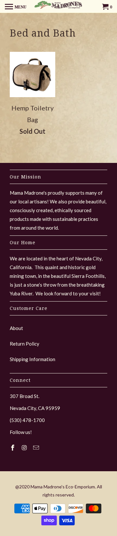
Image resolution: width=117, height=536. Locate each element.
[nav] (15, 6)
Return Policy (24, 344)
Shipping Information (32, 359)
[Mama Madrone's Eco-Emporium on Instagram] (25, 447)
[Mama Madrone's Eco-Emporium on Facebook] (13, 447)
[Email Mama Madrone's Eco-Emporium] (36, 447)
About (16, 328)
